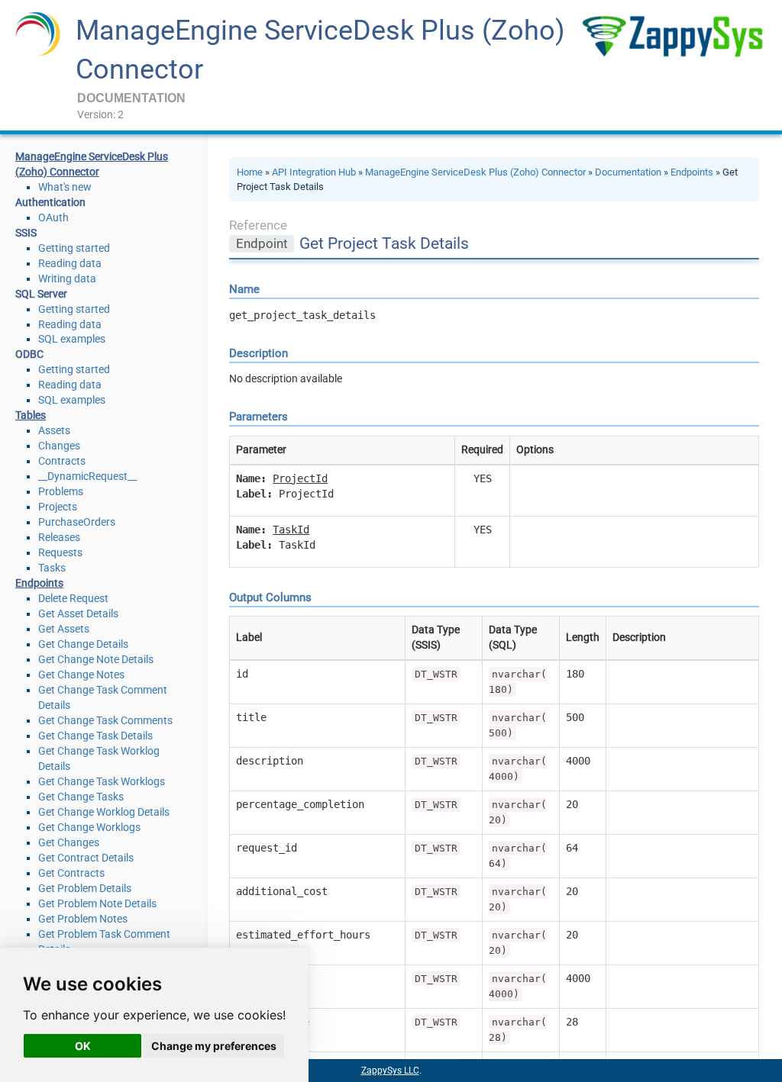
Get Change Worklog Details (104, 812)
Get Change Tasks (81, 797)
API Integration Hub (314, 172)
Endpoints (692, 172)
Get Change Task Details (95, 735)
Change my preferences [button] (213, 1045)
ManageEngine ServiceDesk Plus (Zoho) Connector (475, 172)
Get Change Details (83, 644)
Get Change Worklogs (89, 827)
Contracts (62, 461)
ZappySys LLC (390, 1070)
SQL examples (71, 339)
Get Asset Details (78, 613)
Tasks (52, 568)
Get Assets (63, 629)
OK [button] (83, 1045)
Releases (59, 537)
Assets (54, 430)
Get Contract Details (86, 858)
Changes (59, 446)
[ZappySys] (672, 36)
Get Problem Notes (83, 919)
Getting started (74, 248)
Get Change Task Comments (105, 720)
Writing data (67, 278)
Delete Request (73, 598)
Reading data (70, 263)
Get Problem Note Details (97, 903)
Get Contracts (71, 873)
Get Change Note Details (95, 659)
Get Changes (68, 842)
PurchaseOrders (76, 522)
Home (250, 172)
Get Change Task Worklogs (101, 781)
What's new (65, 187)
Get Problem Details (84, 888)
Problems (60, 491)
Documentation (628, 172)
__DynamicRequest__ (87, 476)
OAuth (53, 217)
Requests (60, 552)
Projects (57, 507)
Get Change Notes (81, 674)
